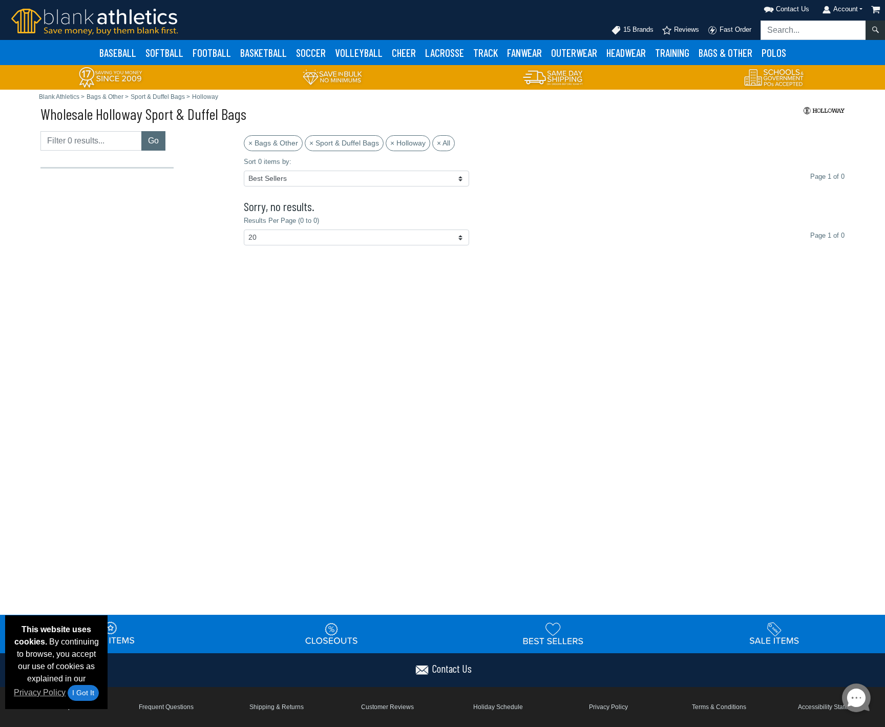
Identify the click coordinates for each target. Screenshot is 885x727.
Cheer (404, 52)
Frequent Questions (166, 707)
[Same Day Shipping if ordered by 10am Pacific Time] (553, 76)
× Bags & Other (273, 143)
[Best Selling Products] (553, 634)
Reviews (685, 29)
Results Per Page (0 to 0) (281, 220)
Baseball (117, 52)
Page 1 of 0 (827, 235)
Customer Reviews (387, 707)
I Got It (83, 693)
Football (212, 52)
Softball (164, 52)
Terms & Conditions (719, 707)
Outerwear (574, 52)
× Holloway (408, 143)
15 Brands (637, 29)
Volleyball (359, 52)
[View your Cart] (876, 9)
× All (443, 143)
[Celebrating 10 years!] (110, 76)
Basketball (263, 52)
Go (153, 140)
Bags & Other (725, 52)
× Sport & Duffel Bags (344, 143)
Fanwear (524, 52)
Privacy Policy (40, 692)
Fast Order (734, 29)
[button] (773, 7)
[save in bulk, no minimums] (331, 76)
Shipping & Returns (276, 707)
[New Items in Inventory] (110, 634)
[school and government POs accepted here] (774, 77)
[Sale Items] (774, 634)
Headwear (626, 52)
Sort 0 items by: (267, 161)
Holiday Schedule (498, 707)
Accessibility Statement (830, 707)
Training (672, 52)
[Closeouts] (331, 634)
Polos (774, 52)
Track (485, 52)
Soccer (311, 52)
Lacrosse (444, 52)
